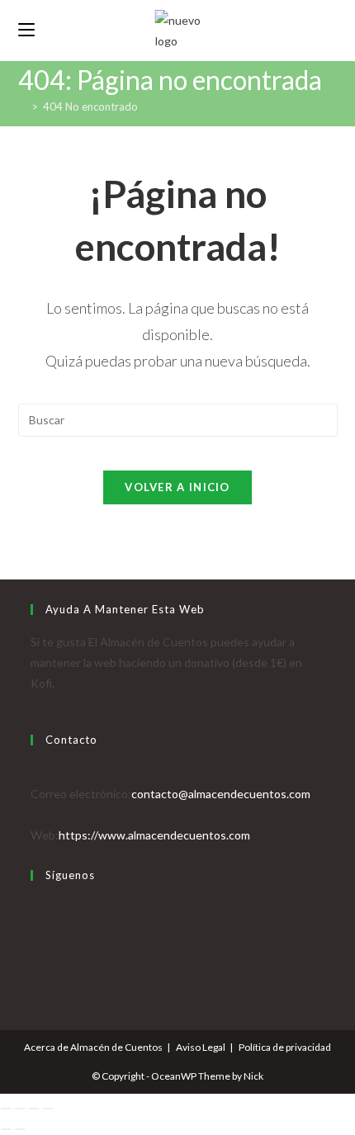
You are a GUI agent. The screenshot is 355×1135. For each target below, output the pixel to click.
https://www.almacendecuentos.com (154, 835)
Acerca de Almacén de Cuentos (93, 1047)
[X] (35, 908)
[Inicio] (22, 106)
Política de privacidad (285, 1047)
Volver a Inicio (177, 487)
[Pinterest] (35, 970)
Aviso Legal (200, 1047)
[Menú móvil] (26, 30)
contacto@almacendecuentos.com (220, 794)
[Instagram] (35, 949)
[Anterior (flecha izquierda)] (6, 1129)
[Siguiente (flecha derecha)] (20, 1129)
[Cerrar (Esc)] (48, 1108)
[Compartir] (34, 1108)
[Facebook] (35, 928)
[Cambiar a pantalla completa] (20, 1108)
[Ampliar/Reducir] (6, 1108)
